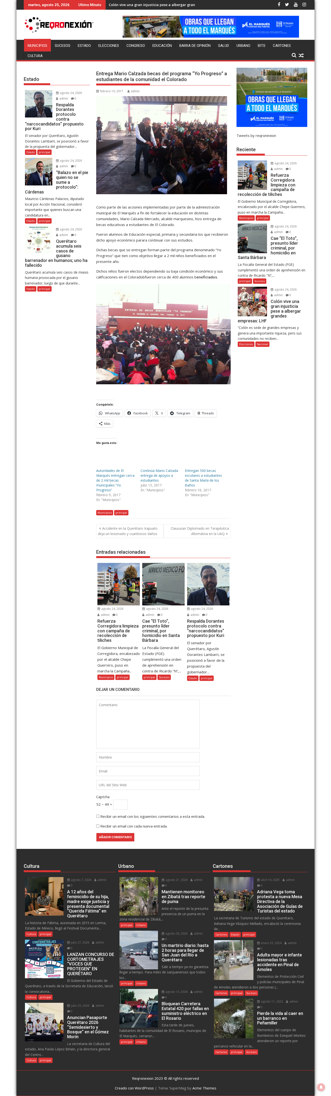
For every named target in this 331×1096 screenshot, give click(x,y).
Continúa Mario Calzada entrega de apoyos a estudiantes (159, 475)
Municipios (37, 45)
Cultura (35, 56)
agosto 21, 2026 (176, 880)
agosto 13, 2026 (176, 992)
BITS (261, 45)
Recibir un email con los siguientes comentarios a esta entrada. (152, 816)
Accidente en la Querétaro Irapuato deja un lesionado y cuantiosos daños (128, 531)
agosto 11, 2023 (271, 1001)
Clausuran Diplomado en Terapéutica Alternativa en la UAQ (200, 531)
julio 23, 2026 (79, 1006)
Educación (162, 45)
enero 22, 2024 (271, 943)
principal (121, 512)
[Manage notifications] (321, 1087)
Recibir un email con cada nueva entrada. (133, 826)
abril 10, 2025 (270, 880)
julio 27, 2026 (79, 942)
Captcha (103, 796)
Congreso (135, 45)
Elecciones (108, 45)
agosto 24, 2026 (112, 609)
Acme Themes (204, 1088)
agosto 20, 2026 (176, 933)
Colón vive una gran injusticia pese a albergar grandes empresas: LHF (167, 4)
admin (135, 91)
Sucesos (62, 45)
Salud (223, 45)
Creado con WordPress (134, 1088)
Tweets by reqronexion (256, 135)
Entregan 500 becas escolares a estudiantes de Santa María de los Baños (203, 477)
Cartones (282, 45)
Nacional (262, 344)
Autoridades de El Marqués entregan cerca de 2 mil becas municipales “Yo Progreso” (115, 480)
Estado (84, 45)
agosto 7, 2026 (80, 880)
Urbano (243, 45)
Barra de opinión (195, 45)
